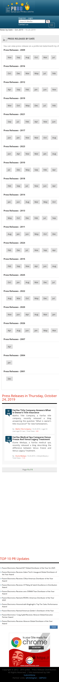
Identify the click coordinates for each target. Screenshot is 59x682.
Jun (45, 89)
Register (22, 18)
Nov (9, 57)
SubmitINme (29, 675)
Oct (36, 57)
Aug (27, 57)
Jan (36, 89)
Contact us (23, 24)
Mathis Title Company (23, 429)
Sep (18, 57)
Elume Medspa (21, 456)
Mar (45, 57)
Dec (18, 73)
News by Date (6, 29)
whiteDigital (31, 678)
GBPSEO (42, 678)
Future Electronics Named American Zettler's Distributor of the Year (28, 611)
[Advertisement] (29, 513)
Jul (53, 57)
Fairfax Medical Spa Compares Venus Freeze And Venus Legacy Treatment (31, 438)
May (36, 73)
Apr (9, 89)
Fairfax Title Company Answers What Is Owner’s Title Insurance (31, 411)
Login (30, 18)
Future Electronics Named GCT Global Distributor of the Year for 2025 (28, 568)
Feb (54, 73)
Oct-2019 (19, 29)
